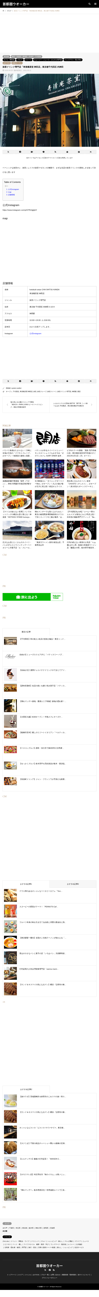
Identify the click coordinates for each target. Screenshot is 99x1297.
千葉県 (11, 1228)
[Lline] (43, 152)
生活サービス (79, 1247)
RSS (54, 1270)
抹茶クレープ (42, 391)
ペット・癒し (17, 1244)
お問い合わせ (55, 1275)
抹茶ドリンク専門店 (64, 391)
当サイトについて (84, 1275)
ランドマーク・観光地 (58, 1244)
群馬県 (46, 1228)
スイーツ (28, 60)
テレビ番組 (69, 1241)
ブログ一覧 (45, 1275)
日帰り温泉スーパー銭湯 (46, 1247)
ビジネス (8, 1244)
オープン (9, 391)
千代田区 (16, 391)
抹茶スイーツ (52, 391)
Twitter (45, 1270)
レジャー (71, 1244)
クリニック (35, 1241)
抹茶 (34, 391)
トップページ (11, 1275)
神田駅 (74, 391)
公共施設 (79, 1244)
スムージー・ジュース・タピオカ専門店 (48, 60)
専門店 (24, 1247)
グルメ (20, 60)
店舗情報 (11, 195)
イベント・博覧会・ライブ (20, 1241)
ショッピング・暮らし (55, 1241)
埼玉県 (18, 1228)
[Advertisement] (49, 33)
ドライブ (78, 1241)
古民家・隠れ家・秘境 (12, 1247)
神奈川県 (38, 1228)
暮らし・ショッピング (65, 1247)
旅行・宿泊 (32, 1247)
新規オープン (17, 63)
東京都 (6, 56)
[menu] (95, 4)
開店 (79, 391)
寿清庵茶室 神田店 (26, 391)
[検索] (89, 4)
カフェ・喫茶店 (9, 60)
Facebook (49, 1270)
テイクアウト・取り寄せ (72, 60)
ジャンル (6, 1241)
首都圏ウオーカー (49, 1265)
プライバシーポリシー (49, 1278)
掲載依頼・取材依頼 (69, 1275)
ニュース (86, 1241)
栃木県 (31, 1228)
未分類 (5, 1231)
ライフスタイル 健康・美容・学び (36, 1244)
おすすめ (7, 63)
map (9, 192)
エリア (5, 1228)
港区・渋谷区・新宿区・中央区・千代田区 (26, 56)
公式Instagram (13, 189)
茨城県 (52, 1228)
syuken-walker (16, 388)
